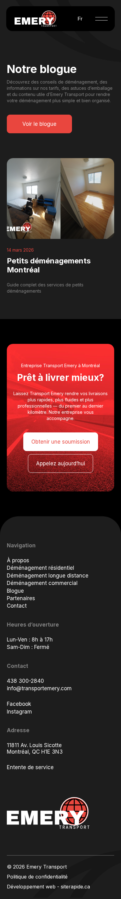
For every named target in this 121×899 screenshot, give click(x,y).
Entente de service (30, 767)
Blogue (15, 591)
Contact (17, 606)
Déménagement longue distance (47, 576)
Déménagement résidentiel (40, 568)
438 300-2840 (25, 681)
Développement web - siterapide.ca (48, 886)
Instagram (19, 712)
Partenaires (21, 598)
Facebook (19, 704)
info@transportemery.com (39, 688)
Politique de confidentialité (37, 877)
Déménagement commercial (42, 583)
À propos (18, 560)
